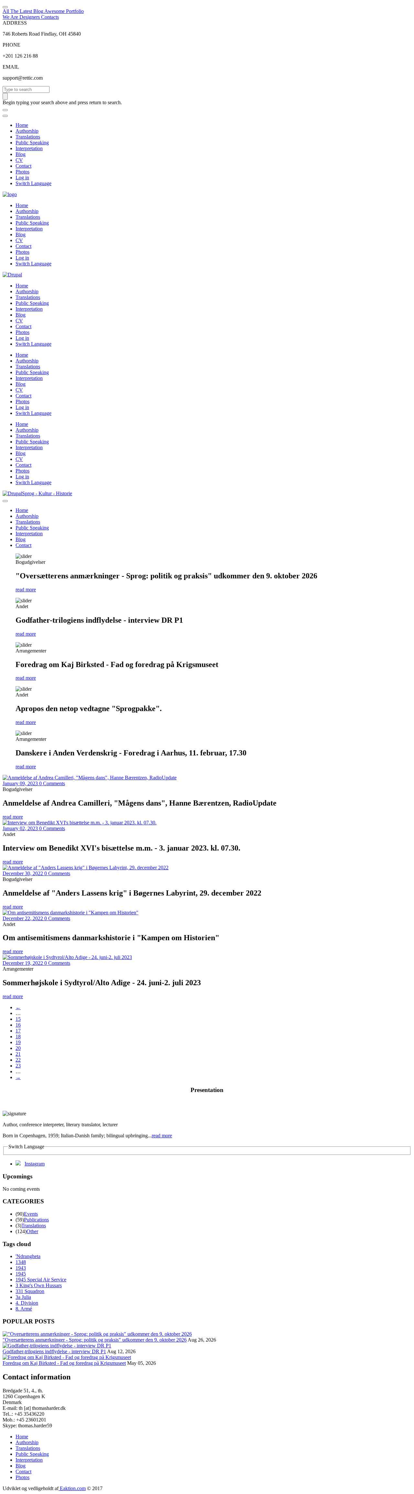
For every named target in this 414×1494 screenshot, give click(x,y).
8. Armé (24, 1308)
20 (18, 1048)
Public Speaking (32, 142)
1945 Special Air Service (41, 1279)
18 (18, 1036)
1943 (21, 1268)
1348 (21, 1262)
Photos (22, 171)
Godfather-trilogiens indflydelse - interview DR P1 (54, 1351)
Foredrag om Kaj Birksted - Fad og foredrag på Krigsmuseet (64, 1363)
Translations (28, 136)
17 (18, 1030)
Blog (21, 154)
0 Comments (52, 783)
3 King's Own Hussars (39, 1285)
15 (18, 1019)
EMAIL (11, 67)
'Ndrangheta (28, 1256)
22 (18, 1060)
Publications (36, 1219)
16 (18, 1025)
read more (26, 589)
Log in (22, 177)
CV (19, 160)
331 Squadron (30, 1291)
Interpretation (29, 148)
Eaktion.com (72, 1488)
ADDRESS (15, 23)
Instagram (35, 1163)
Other (32, 1231)
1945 (21, 1274)
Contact (23, 166)
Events (31, 1214)
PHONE (11, 45)
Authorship (27, 131)
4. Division (27, 1303)
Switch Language (33, 183)
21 (18, 1054)
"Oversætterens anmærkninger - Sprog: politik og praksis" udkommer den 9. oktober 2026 (95, 1340)
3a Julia (23, 1297)
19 (18, 1042)
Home (22, 125)
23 (18, 1065)
